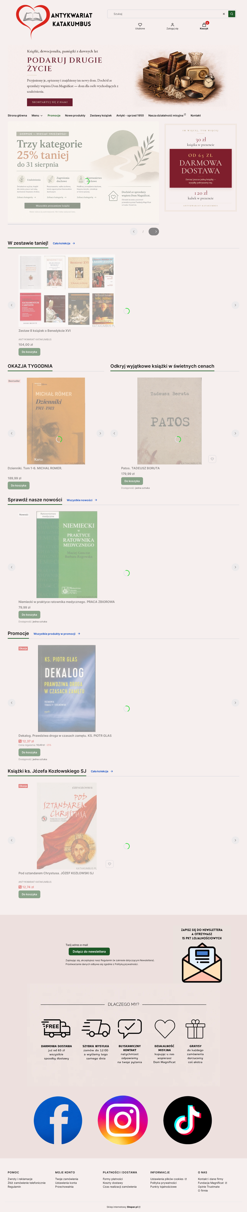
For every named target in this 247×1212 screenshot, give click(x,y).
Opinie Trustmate (209, 1186)
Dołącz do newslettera (89, 951)
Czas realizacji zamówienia (120, 1186)
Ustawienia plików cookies (167, 1179)
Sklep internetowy (122, 1206)
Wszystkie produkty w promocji (54, 633)
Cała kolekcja (61, 243)
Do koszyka (29, 351)
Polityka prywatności (163, 1182)
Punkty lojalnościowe (163, 1186)
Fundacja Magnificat (211, 1182)
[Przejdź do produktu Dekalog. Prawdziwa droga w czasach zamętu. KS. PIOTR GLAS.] (67, 688)
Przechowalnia (64, 1186)
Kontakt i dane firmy (210, 1179)
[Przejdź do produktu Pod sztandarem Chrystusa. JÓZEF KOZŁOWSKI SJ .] (67, 826)
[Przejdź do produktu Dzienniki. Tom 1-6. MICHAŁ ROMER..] (56, 421)
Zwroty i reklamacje (20, 1179)
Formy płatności (113, 1179)
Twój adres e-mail (77, 944)
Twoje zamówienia (66, 1179)
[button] (231, 14)
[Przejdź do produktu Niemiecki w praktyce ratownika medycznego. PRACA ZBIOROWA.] (67, 554)
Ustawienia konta (66, 1182)
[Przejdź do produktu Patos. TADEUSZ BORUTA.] (169, 421)
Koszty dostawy (113, 1182)
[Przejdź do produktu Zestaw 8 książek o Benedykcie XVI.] (67, 291)
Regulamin (14, 1186)
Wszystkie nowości (79, 500)
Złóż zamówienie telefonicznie (27, 1182)
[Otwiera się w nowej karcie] (58, 1120)
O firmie (203, 1190)
